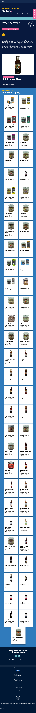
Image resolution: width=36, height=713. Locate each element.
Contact (18, 693)
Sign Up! (18, 670)
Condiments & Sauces (16, 13)
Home (19, 685)
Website (4, 26)
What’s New (19, 689)
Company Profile (10, 29)
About (19, 692)
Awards (18, 690)
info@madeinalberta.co (18, 678)
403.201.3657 (16, 679)
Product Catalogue (6, 13)
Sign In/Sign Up (34, 15)
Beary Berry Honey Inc (11, 23)
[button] (33, 1)
